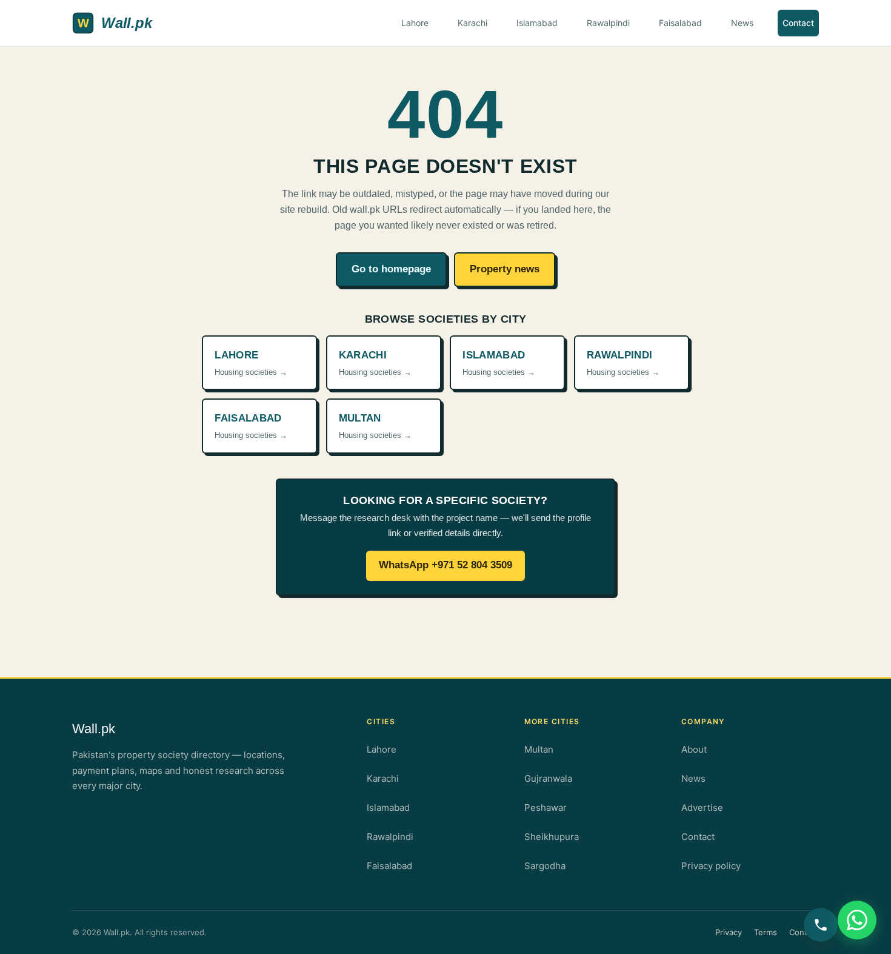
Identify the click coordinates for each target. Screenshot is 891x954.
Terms (765, 932)
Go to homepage (391, 269)
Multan (538, 749)
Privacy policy (711, 866)
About (694, 749)
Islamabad (537, 23)
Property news (504, 269)
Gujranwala (548, 778)
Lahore (415, 23)
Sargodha (545, 866)
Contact (798, 23)
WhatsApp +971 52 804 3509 (445, 565)
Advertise (702, 807)
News (742, 23)
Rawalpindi (608, 23)
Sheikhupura (551, 836)
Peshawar (545, 807)
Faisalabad (680, 23)
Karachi (472, 23)
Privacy (728, 932)
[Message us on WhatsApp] (857, 920)
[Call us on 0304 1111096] (821, 925)
